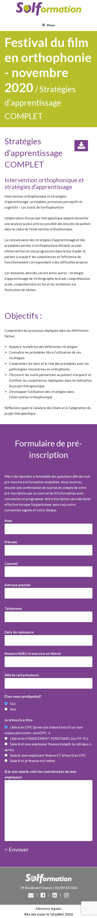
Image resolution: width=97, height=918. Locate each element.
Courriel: (11, 563)
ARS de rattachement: (22, 675)
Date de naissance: (19, 632)
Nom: (9, 521)
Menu (51, 25)
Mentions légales (49, 909)
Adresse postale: (18, 585)
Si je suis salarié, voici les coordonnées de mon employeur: (40, 774)
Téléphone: (14, 608)
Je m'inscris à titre (19, 720)
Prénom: (11, 542)
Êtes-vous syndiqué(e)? (23, 696)
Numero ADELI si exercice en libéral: (33, 653)
